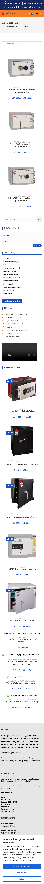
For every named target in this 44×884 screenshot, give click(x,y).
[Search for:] (40, 13)
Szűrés (37, 246)
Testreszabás (22, 872)
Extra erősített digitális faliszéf (22, 411)
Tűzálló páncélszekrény (22, 88)
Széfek (6, 258)
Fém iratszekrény (20, 660)
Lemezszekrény (32, 660)
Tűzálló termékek (11, 268)
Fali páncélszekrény (11, 265)
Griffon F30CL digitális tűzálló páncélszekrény (22, 91)
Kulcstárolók (8, 290)
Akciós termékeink (12, 301)
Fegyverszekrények (11, 277)
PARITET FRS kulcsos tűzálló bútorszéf (22, 517)
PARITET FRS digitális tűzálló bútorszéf (22, 464)
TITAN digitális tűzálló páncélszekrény (22, 683)
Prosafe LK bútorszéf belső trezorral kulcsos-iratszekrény (22, 662)
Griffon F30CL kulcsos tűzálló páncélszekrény (22, 145)
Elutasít (22, 879)
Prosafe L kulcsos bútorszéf (22, 620)
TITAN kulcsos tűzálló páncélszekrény (22, 701)
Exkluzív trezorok (10, 271)
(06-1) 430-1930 (16, 3)
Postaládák (8, 284)
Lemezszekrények (11, 274)
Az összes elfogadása (22, 866)
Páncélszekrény (22, 567)
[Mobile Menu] (36, 13)
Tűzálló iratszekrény (11, 461)
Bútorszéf (22, 619)
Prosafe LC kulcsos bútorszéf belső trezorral (22, 640)
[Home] (3, 27)
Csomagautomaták (12, 287)
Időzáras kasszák (10, 280)
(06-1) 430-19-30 (11, 833)
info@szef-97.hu (8, 826)
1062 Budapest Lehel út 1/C (32, 1)
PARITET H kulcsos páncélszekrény (22, 569)
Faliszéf (22, 409)
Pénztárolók (8, 293)
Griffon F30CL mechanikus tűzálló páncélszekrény (22, 199)
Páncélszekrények (11, 261)
